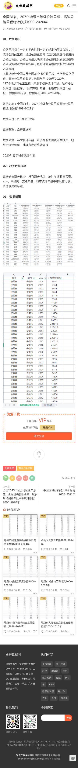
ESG (51, 684)
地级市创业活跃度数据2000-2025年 (20, 583)
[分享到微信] (6, 478)
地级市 (54, 670)
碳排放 (61, 691)
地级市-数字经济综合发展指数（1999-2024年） (19, 624)
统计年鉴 (60, 664)
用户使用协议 (31, 741)
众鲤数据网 (18, 5)
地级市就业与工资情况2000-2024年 (57, 583)
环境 (44, 670)
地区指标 (53, 28)
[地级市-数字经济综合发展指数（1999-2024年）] (20, 608)
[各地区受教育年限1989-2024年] (57, 525)
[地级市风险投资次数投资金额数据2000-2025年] (57, 608)
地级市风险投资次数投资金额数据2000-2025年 (57, 624)
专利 (65, 670)
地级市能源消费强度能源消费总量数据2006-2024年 (20, 542)
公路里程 (9, 468)
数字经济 (46, 677)
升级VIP (47, 427)
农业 (44, 698)
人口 (53, 698)
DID (67, 677)
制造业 (64, 698)
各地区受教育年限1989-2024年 (57, 542)
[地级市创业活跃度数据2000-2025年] (20, 567)
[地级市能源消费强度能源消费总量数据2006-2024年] (20, 525)
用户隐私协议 (15, 741)
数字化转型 (48, 691)
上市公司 (46, 664)
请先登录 (39, 436)
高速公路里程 (25, 468)
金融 (58, 677)
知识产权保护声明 (25, 755)
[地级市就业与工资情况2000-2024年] (57, 567)
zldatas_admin (15, 28)
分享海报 (69, 478)
